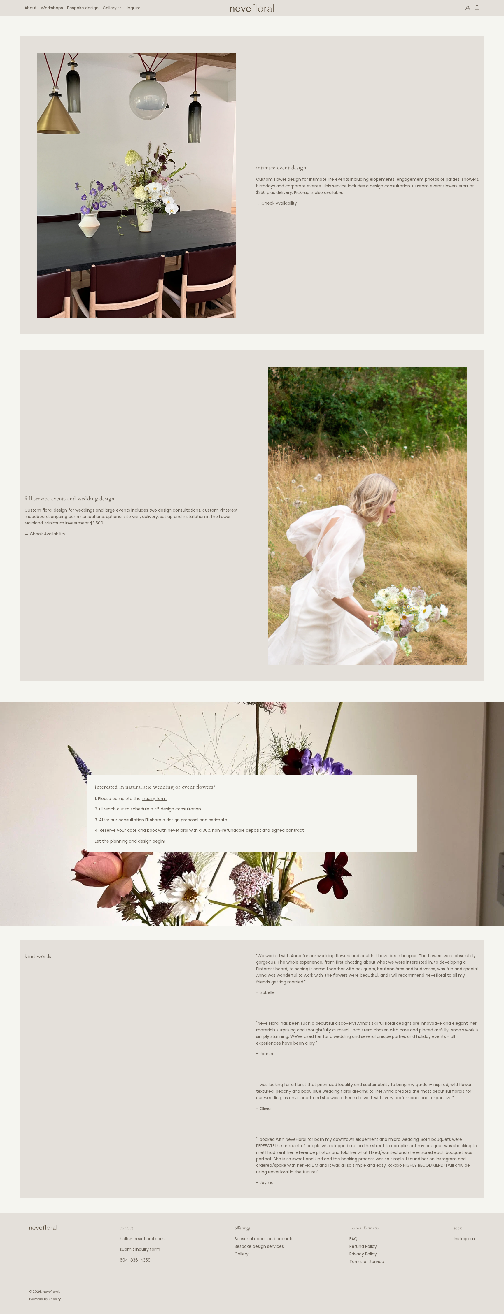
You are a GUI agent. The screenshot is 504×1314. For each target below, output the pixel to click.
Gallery (242, 1254)
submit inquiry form (140, 1249)
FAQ (353, 1239)
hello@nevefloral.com (142, 1239)
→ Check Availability (276, 203)
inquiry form (154, 798)
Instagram (464, 1239)
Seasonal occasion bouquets (264, 1239)
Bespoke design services (259, 1246)
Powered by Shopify (45, 1299)
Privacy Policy (363, 1254)
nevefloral (51, 1291)
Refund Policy (363, 1246)
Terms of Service (366, 1261)
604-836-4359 (135, 1260)
